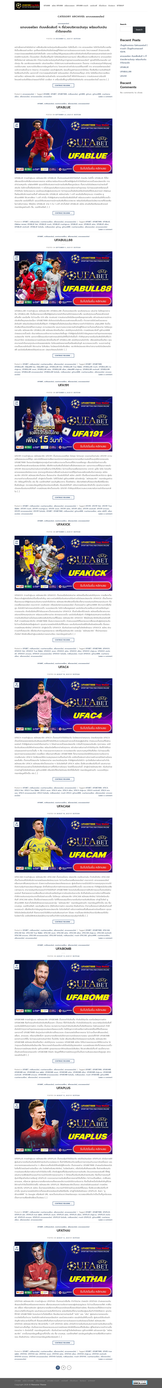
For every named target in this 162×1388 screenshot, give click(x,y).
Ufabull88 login (42, 367)
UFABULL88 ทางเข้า (90, 367)
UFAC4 (63, 667)
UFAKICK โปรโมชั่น (59, 654)
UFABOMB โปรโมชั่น (66, 1075)
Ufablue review (20, 224)
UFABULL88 (63, 240)
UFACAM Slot (20, 933)
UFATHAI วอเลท (45, 1354)
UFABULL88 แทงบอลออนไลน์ (32, 372)
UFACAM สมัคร (62, 933)
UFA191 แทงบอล (103, 508)
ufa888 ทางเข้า (82, 5)
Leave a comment (105, 96)
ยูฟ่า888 (82, 94)
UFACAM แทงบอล (21, 935)
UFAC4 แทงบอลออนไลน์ (27, 793)
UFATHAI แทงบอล (21, 1356)
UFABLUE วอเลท (77, 224)
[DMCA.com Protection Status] (139, 1382)
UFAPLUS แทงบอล (25, 1217)
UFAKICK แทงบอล (24, 654)
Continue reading (63, 85)
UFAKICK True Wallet (34, 651)
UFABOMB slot (20, 1072)
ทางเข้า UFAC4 (66, 793)
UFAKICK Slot (20, 651)
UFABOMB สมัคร (65, 1072)
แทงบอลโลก (47, 96)
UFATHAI (63, 1230)
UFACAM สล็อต (75, 933)
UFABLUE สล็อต (103, 224)
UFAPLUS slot (20, 1214)
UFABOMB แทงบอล (30, 1075)
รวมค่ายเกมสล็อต (61, 104)
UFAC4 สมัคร (57, 790)
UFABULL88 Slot (55, 367)
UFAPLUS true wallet (34, 1214)
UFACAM (63, 806)
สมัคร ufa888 (57, 5)
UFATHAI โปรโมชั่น (55, 1356)
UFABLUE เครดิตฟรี (22, 227)
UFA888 (47, 5)
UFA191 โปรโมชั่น (39, 511)
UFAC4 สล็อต (68, 790)
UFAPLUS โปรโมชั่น (60, 1217)
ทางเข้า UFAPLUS (85, 1217)
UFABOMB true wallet (35, 1072)
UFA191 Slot (96, 506)
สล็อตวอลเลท (70, 5)
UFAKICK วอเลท (50, 651)
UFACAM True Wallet (34, 933)
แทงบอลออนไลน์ (63, 23)
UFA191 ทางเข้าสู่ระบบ (40, 508)
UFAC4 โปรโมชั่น (43, 793)
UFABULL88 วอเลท (29, 369)
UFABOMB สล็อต (79, 1072)
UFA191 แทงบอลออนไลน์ (23, 511)
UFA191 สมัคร (65, 508)
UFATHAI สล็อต (70, 1354)
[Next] (69, 1368)
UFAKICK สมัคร (63, 651)
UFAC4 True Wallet (31, 790)
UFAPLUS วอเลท (49, 1214)
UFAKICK (63, 524)
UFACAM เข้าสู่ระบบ (89, 933)
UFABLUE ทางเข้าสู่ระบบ (61, 224)
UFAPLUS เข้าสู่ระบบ (90, 1214)
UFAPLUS (63, 1088)
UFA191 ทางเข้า (26, 508)
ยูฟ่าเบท (88, 94)
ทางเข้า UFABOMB (92, 1075)
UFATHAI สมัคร (57, 1354)
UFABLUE (63, 107)
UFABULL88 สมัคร (44, 369)
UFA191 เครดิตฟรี (89, 508)
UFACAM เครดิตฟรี (104, 933)
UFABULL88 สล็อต (59, 369)
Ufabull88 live (30, 367)
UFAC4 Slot (19, 790)
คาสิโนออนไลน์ (73, 94)
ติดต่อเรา (111, 5)
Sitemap (120, 5)
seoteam (77, 39)
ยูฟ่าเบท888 (97, 94)
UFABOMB (63, 948)
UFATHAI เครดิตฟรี (99, 1354)
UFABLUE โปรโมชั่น (37, 227)
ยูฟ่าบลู (58, 227)
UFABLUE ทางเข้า (45, 224)
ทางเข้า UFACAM (81, 935)
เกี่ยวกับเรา (103, 5)
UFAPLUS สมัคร (62, 1214)
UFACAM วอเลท (50, 933)
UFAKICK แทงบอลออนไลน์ (42, 654)
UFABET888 (62, 94)
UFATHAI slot (33, 1354)
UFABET (54, 94)
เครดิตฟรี (93, 5)
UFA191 (63, 385)
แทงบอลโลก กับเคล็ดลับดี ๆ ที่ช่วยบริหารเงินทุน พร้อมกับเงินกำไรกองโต (63, 29)
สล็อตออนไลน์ (25, 96)
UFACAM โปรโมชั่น (56, 935)
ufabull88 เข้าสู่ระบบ (74, 369)
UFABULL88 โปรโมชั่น (52, 372)
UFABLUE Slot (32, 224)
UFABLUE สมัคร (90, 224)
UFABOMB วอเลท (51, 1072)
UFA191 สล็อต (77, 508)
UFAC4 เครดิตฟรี (93, 790)
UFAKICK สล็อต (76, 651)
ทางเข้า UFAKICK (84, 654)
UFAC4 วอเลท (45, 790)
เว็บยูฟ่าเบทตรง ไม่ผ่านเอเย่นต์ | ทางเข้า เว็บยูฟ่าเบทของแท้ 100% (133, 48)
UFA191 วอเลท (54, 508)
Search (123, 24)
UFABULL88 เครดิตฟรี (91, 369)
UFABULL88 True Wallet (72, 367)
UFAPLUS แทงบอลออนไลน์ (42, 1217)
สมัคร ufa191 (102, 511)
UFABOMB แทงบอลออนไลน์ (48, 1075)
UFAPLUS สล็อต (75, 1214)
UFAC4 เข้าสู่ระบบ (80, 790)
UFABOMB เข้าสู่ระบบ (94, 1072)
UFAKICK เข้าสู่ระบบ (90, 651)
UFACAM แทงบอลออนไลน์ (38, 935)
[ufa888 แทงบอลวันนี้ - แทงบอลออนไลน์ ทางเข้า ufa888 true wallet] (27, 6)
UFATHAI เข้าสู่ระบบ (84, 1354)
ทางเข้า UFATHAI (80, 1356)
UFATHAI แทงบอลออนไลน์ (38, 1356)
